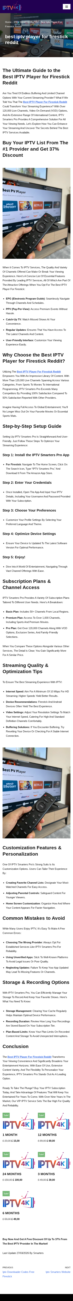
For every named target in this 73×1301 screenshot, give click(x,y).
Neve (23, 1297)
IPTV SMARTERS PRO (26, 22)
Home (8, 22)
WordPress (47, 1297)
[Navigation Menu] (66, 6)
